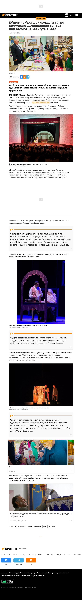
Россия (30, 526)
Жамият (41, 555)
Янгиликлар (6, 555)
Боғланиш (4, 573)
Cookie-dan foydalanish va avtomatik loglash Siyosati (19, 576)
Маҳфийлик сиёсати (62, 573)
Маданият (13, 526)
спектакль (52, 526)
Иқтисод (32, 555)
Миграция (50, 555)
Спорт (69, 555)
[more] (70, 248)
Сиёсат (15, 555)
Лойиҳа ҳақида (14, 573)
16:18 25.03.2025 (14, 33)
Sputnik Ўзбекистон (40, 102)
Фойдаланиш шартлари (28, 573)
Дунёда (23, 555)
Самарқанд (37, 526)
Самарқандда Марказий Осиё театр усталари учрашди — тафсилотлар (40, 515)
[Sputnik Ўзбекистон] (10, 17)
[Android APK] (7, 581)
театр (45, 526)
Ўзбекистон (21, 526)
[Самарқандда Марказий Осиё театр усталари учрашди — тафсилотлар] (41, 497)
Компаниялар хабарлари (45, 573)
